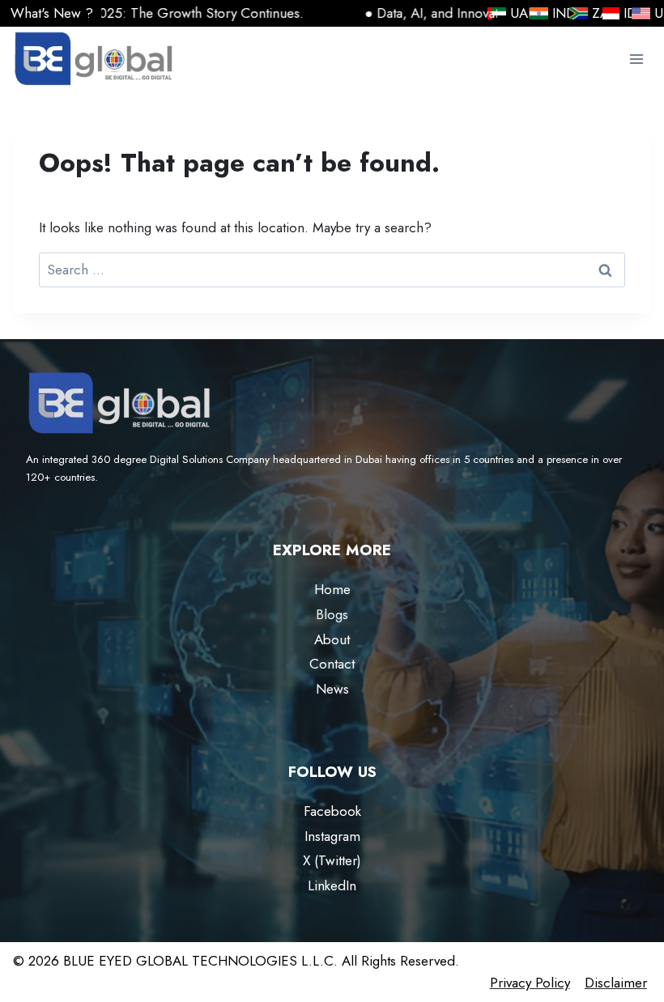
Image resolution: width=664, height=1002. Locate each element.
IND (554, 13)
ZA (579, 13)
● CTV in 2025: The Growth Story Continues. (137, 13)
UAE (513, 13)
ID (610, 13)
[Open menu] (636, 59)
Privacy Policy (530, 982)
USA (658, 13)
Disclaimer (616, 982)
